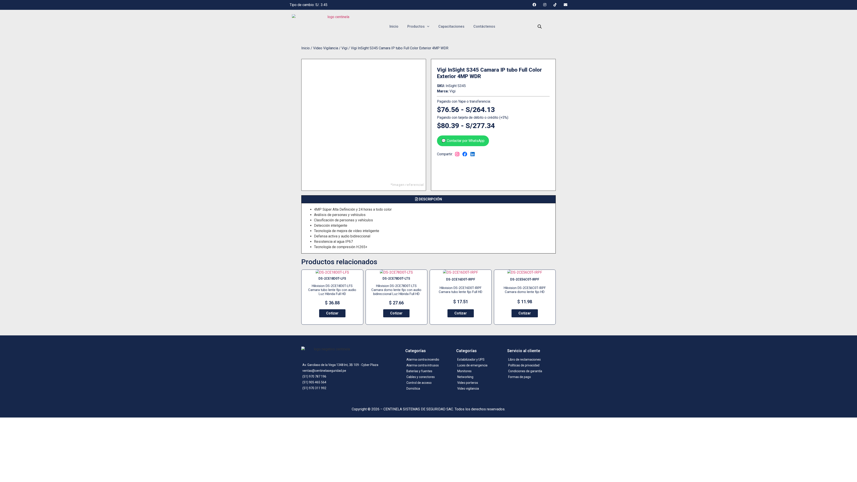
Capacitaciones (451, 26)
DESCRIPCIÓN (430, 199)
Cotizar (332, 313)
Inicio (393, 26)
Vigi (344, 48)
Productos (416, 26)
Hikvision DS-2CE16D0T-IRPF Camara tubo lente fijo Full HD (460, 290)
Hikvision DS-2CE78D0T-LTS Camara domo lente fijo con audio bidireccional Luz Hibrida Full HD (396, 290)
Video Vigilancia (325, 48)
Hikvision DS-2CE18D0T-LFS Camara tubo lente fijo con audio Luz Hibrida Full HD (332, 290)
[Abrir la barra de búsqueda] (539, 27)
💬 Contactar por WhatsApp (463, 141)
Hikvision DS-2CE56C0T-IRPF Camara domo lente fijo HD (525, 290)
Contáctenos (484, 26)
